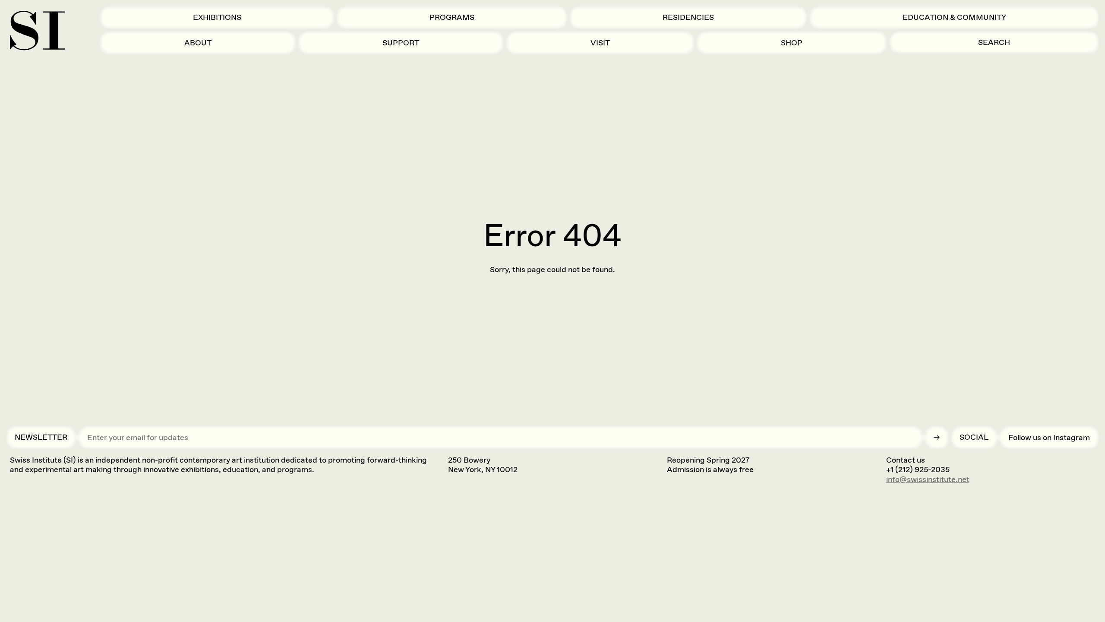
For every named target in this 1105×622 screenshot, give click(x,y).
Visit (600, 43)
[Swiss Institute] (37, 30)
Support (400, 43)
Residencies (688, 17)
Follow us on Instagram (1049, 437)
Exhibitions (217, 17)
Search (994, 42)
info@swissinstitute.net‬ (927, 479)
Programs (451, 17)
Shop (791, 43)
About (198, 43)
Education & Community (954, 17)
